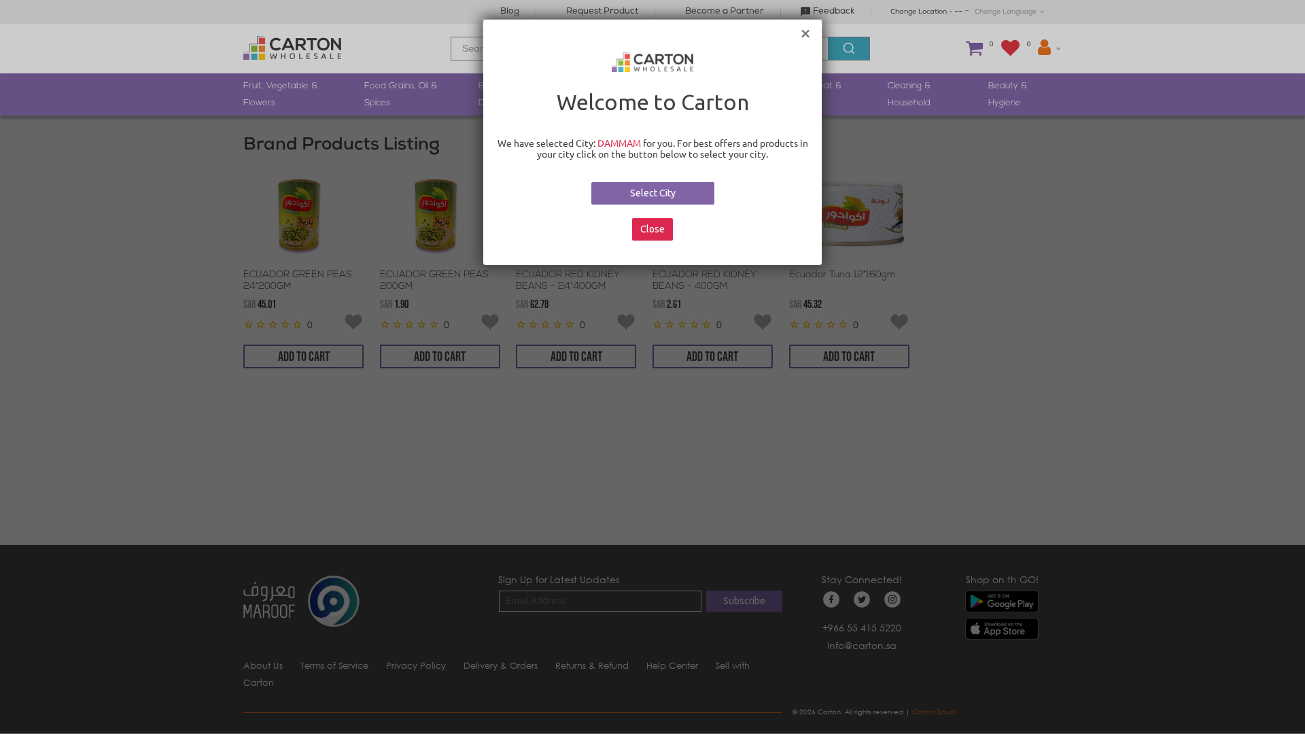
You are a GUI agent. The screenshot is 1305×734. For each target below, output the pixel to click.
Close (652, 229)
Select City (653, 193)
